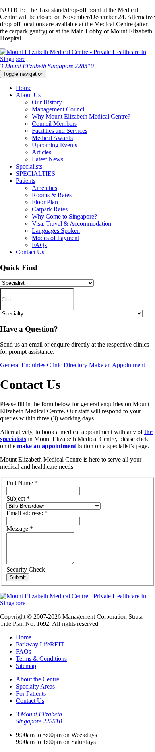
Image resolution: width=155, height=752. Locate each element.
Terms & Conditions (41, 658)
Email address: (27, 513)
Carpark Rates (50, 209)
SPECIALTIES (35, 173)
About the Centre (37, 679)
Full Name (22, 483)
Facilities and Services (59, 130)
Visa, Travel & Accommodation (71, 223)
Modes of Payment (55, 237)
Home (23, 87)
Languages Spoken (56, 230)
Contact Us (30, 252)
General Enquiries (22, 365)
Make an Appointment (117, 365)
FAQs (39, 245)
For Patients (31, 693)
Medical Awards (52, 137)
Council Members (54, 123)
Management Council (59, 109)
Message (19, 528)
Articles (41, 152)
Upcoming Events (54, 145)
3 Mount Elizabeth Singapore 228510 (47, 66)
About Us (28, 95)
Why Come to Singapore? (64, 216)
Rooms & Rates (52, 195)
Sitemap (26, 665)
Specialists (29, 166)
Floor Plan (45, 202)
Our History (47, 102)
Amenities (44, 187)
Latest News (47, 159)
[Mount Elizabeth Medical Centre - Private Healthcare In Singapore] (77, 59)
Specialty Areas (35, 686)
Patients (25, 180)
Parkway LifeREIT (40, 644)
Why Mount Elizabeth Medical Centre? (81, 116)
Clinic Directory (67, 365)
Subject (18, 498)
